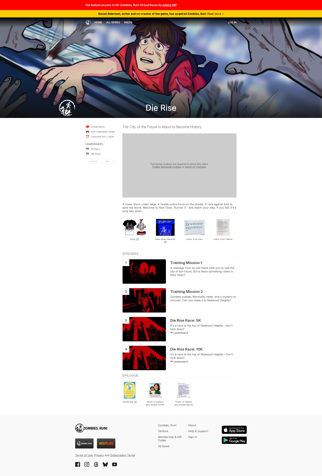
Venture (163, 431)
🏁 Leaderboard (179, 333)
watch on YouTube (195, 166)
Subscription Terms (122, 455)
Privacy (99, 455)
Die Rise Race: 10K (186, 349)
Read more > (161, 13)
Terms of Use (84, 455)
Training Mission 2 (186, 291)
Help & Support (198, 431)
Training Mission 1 (186, 263)
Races (128, 22)
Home (98, 22)
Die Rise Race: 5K (185, 320)
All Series (113, 22)
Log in (232, 22)
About (192, 425)
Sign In (192, 437)
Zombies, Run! (167, 425)
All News (163, 446)
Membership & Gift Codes (169, 438)
